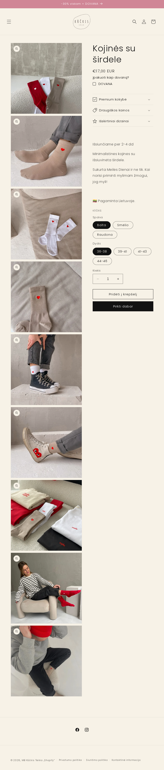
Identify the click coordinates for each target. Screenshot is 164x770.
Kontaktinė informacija (126, 760)
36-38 (102, 251)
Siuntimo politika (97, 760)
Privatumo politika (70, 760)
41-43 (142, 251)
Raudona (105, 235)
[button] (9, 21)
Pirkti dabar (123, 306)
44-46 (102, 261)
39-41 (122, 251)
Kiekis (97, 271)
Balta (101, 225)
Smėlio (123, 225)
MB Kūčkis (28, 760)
